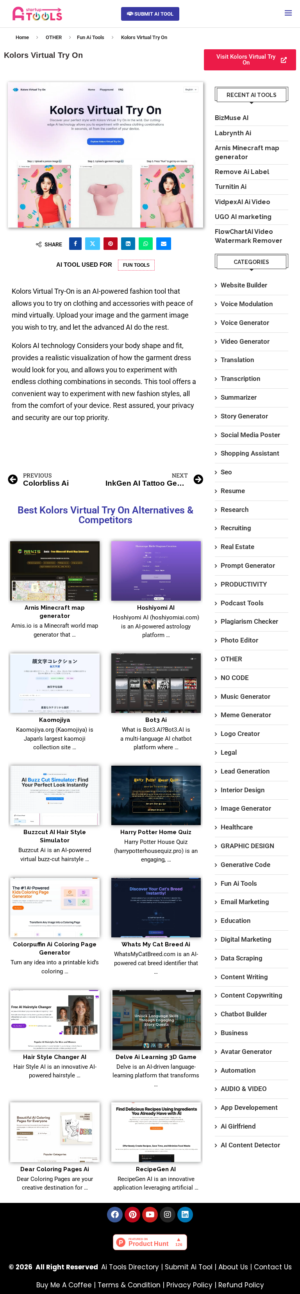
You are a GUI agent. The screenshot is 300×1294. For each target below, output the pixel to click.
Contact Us (273, 1267)
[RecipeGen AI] (156, 1132)
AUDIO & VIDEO (244, 1089)
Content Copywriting (251, 995)
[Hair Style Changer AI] (55, 1020)
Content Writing (244, 977)
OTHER (54, 37)
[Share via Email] (163, 243)
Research (234, 509)
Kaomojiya (54, 719)
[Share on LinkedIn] (128, 243)
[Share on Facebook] (75, 243)
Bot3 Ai (156, 719)
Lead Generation (245, 771)
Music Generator (245, 696)
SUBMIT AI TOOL (153, 14)
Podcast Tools (242, 603)
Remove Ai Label (242, 172)
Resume (233, 491)
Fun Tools (136, 265)
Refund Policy (241, 1285)
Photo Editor (239, 640)
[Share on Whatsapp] (146, 243)
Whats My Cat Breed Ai (155, 944)
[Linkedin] (185, 1214)
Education (236, 920)
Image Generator (246, 808)
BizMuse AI (231, 118)
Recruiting (236, 528)
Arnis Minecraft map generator (247, 152)
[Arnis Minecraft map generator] (55, 571)
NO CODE (235, 678)
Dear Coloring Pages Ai (54, 1169)
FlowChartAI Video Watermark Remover (248, 236)
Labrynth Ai (233, 133)
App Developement (249, 1107)
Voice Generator (245, 323)
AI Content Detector (250, 1145)
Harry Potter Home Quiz (155, 832)
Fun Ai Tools (90, 37)
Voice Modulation (247, 304)
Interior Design (243, 790)
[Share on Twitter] (92, 243)
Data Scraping (241, 958)
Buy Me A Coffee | (67, 1285)
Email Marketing (245, 902)
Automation (238, 1070)
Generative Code (245, 865)
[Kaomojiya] (55, 683)
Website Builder (244, 285)
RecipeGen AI (156, 1169)
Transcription (241, 378)
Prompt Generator (248, 565)
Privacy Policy (189, 1285)
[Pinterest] (132, 1214)
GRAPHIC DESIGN (247, 846)
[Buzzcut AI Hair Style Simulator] (55, 796)
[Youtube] (150, 1214)
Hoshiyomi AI (156, 607)
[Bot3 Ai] (156, 683)
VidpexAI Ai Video (242, 202)
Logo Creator (240, 734)
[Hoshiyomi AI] (156, 571)
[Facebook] (115, 1214)
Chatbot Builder (244, 1014)
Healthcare (237, 827)
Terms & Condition (129, 1285)
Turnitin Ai (230, 186)
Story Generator (244, 416)
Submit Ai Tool (188, 1267)
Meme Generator (246, 715)
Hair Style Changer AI (54, 1057)
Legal (229, 752)
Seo (226, 472)
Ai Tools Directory (130, 1267)
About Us (233, 1267)
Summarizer (239, 397)
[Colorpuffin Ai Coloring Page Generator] (55, 908)
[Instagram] (167, 1214)
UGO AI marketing (243, 217)
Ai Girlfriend (238, 1126)
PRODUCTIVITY (244, 584)
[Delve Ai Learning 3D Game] (156, 1020)
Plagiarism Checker (249, 621)
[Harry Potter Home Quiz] (156, 796)
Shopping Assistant (250, 453)
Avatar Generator (246, 1051)
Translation (237, 360)
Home (22, 37)
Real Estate (237, 547)
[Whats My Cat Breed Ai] (156, 908)
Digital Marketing (246, 939)
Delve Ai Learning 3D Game (156, 1057)
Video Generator (245, 341)
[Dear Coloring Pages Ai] (55, 1132)
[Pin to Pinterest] (111, 243)
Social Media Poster (250, 435)
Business (234, 1033)
